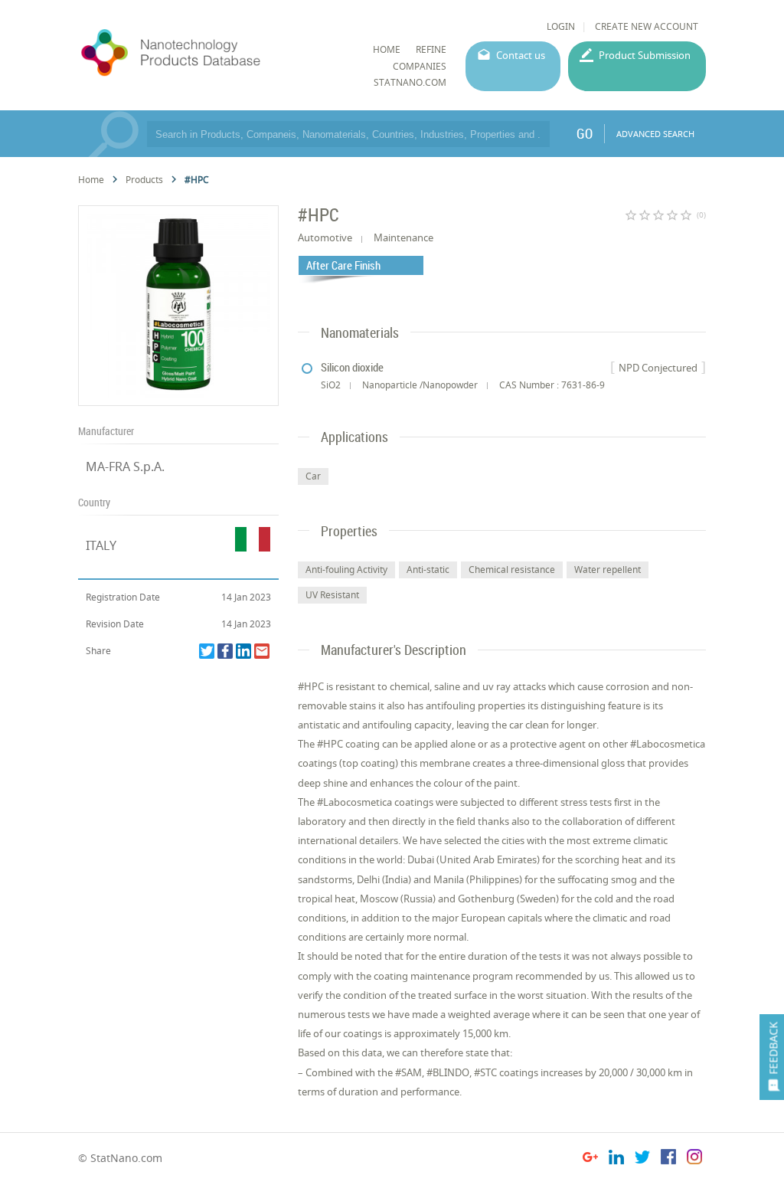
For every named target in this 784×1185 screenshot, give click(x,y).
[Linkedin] (243, 651)
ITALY (101, 545)
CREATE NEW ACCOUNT (646, 26)
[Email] (262, 651)
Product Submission (645, 55)
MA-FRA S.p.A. (125, 466)
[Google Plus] (590, 1159)
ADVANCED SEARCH (655, 133)
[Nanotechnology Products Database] (210, 53)
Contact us (520, 55)
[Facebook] (225, 651)
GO (585, 133)
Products (144, 179)
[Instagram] (694, 1159)
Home (91, 179)
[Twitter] (206, 651)
